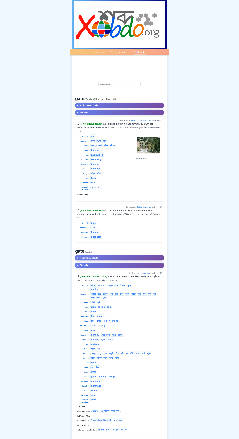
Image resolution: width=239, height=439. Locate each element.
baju (93, 311)
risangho (113, 321)
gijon (109, 307)
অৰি (117, 411)
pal (129, 285)
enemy (94, 411)
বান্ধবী (111, 353)
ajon (93, 307)
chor (93, 362)
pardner (95, 289)
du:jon (101, 307)
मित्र (105, 358)
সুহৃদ (98, 297)
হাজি (104, 297)
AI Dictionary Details (87, 105)
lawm (94, 390)
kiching (101, 325)
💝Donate (140, 52)
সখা (149, 294)
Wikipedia (82, 112)
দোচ (99, 294)
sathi (120, 334)
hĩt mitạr (102, 376)
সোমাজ (93, 372)
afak (93, 325)
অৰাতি (113, 411)
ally (93, 285)
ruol (93, 330)
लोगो (93, 302)
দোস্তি (110, 420)
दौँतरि (99, 358)
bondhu (105, 334)
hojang (95, 232)
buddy (100, 285)
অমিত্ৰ (106, 411)
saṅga (112, 376)
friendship (96, 420)
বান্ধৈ (127, 294)
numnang (96, 381)
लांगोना (112, 145)
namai (110, 339)
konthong (96, 159)
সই (122, 353)
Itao (93, 316)
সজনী (117, 429)
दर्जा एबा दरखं (96, 145)
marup (100, 316)
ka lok (124, 429)
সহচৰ (93, 297)
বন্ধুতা (121, 420)
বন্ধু (116, 294)
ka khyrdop (97, 155)
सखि (111, 358)
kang (93, 182)
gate (93, 136)
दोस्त (93, 348)
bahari (94, 339)
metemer (95, 344)
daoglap (95, 168)
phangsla (96, 237)
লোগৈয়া (94, 399)
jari (92, 321)
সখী (131, 353)
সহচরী (143, 353)
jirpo (99, 321)
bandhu (95, 334)
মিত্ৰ (144, 294)
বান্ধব (105, 353)
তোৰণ (93, 227)
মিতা (139, 294)
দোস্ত (105, 294)
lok (105, 321)
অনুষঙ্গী (93, 294)
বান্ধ (121, 294)
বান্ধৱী (108, 429)
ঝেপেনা (93, 187)
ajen (93, 395)
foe (101, 411)
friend (123, 285)
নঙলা (99, 141)
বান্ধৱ (133, 294)
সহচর (137, 353)
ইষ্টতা (105, 420)
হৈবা (97, 367)
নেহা (111, 294)
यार (98, 348)
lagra (93, 178)
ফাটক (99, 173)
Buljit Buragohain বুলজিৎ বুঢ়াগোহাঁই (141, 120)
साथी (117, 358)
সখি (154, 294)
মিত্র (117, 353)
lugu (102, 339)
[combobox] (119, 84)
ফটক (104, 141)
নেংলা (100, 187)
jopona (95, 150)
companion (112, 285)
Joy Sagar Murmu (145, 273)
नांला (106, 145)
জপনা (93, 141)
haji (114, 334)
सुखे (98, 302)
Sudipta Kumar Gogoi (144, 207)
